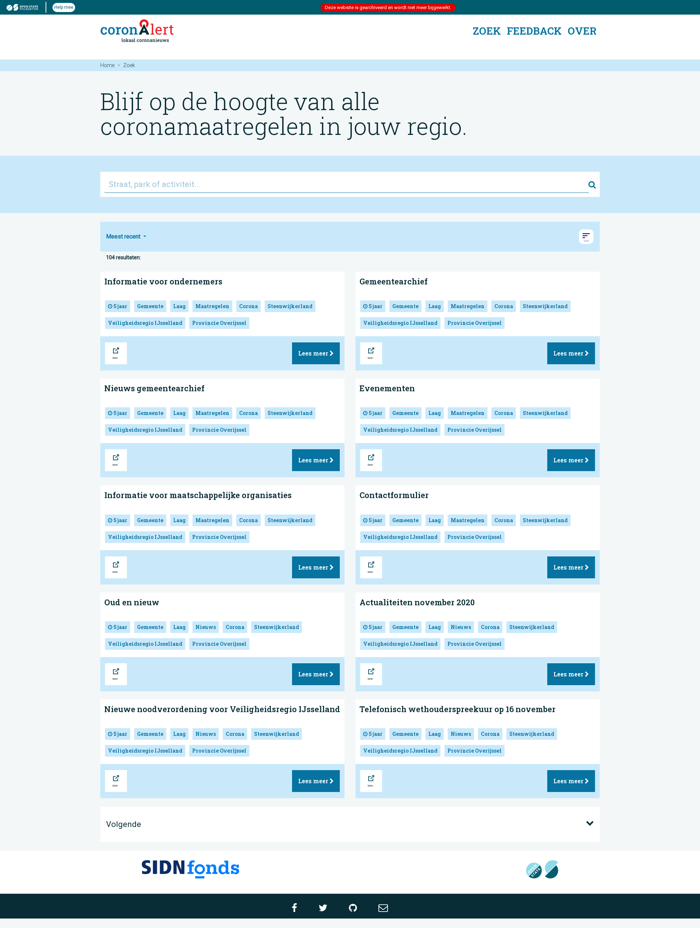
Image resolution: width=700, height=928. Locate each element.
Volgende (123, 824)
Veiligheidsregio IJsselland (145, 322)
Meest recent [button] (124, 236)
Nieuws (205, 627)
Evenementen (387, 388)
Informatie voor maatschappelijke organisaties (198, 495)
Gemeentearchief (393, 281)
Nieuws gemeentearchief (154, 388)
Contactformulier (394, 495)
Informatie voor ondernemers (163, 281)
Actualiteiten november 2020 (417, 602)
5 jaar (119, 306)
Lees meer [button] (314, 353)
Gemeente (150, 306)
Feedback (534, 31)
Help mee (63, 7)
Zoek (487, 31)
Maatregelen (212, 306)
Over (582, 31)
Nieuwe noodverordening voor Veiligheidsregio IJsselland (222, 709)
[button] (586, 236)
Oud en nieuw (131, 602)
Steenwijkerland (290, 306)
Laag (179, 306)
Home (107, 65)
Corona (248, 306)
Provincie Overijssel (219, 322)
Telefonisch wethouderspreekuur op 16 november (457, 709)
